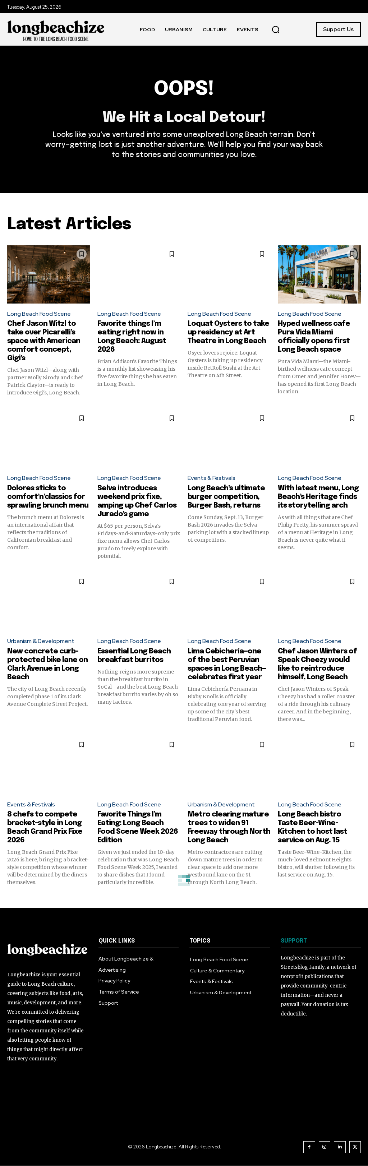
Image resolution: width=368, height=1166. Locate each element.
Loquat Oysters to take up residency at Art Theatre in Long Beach (228, 332)
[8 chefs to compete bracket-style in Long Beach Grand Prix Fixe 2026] (48, 765)
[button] (275, 29)
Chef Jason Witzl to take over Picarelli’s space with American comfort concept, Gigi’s (43, 341)
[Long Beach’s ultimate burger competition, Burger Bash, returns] (229, 439)
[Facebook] (309, 1147)
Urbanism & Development (40, 641)
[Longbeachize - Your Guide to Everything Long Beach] (56, 29)
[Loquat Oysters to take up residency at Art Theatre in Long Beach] (229, 274)
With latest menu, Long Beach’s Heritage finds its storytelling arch (318, 497)
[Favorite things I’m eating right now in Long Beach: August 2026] (138, 274)
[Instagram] (325, 1147)
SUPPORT (294, 941)
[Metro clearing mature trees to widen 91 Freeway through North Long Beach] (229, 765)
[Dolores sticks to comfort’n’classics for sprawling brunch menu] (48, 439)
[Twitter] (355, 1147)
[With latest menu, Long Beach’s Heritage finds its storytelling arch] (319, 439)
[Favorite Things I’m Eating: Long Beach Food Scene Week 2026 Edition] (138, 765)
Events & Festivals (211, 478)
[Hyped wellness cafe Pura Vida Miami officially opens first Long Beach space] (319, 274)
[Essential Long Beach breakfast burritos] (138, 602)
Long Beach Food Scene (39, 314)
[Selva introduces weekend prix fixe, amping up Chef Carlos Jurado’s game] (138, 439)
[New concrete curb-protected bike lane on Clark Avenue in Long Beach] (48, 602)
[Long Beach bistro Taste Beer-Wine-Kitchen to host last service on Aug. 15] (319, 765)
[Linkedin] (340, 1147)
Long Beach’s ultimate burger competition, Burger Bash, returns (226, 497)
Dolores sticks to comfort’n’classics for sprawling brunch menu (47, 497)
